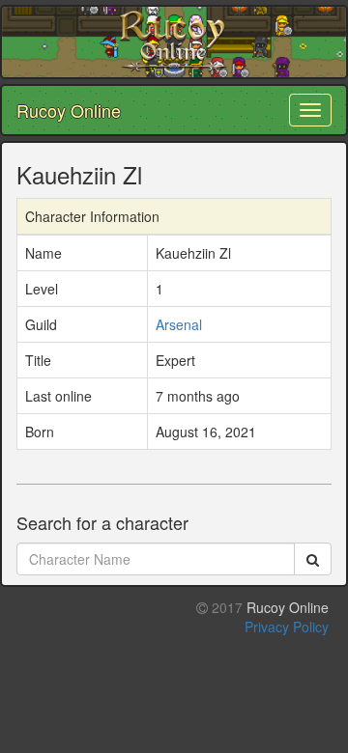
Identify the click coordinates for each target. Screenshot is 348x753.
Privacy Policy (287, 626)
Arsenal (179, 324)
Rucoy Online (68, 110)
